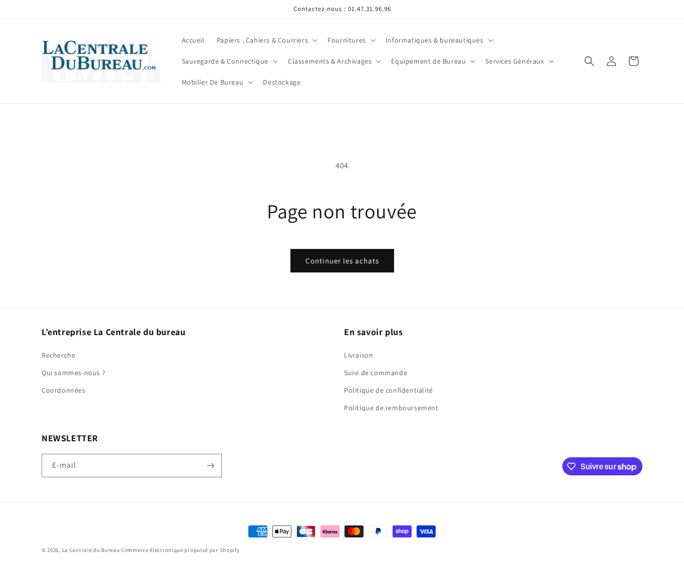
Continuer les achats (342, 260)
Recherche (58, 355)
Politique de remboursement (391, 407)
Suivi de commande (375, 372)
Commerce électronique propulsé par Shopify (180, 549)
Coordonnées (64, 390)
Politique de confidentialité (388, 390)
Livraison (358, 355)
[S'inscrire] (210, 465)
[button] (266, 40)
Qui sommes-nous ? (73, 372)
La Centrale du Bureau (91, 549)
